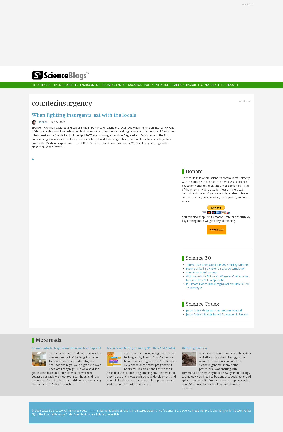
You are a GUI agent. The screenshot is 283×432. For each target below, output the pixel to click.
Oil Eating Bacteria (194, 348)
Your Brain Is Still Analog (201, 272)
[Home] (68, 75)
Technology (207, 85)
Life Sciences (41, 85)
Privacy (92, 410)
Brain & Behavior (183, 85)
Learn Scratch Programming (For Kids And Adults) (141, 348)
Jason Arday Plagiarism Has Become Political (214, 310)
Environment (90, 85)
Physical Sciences (65, 85)
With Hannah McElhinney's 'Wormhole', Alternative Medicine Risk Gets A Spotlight (217, 278)
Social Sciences (113, 85)
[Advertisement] (141, 34)
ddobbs (43, 122)
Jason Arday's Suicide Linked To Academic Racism (217, 314)
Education (134, 85)
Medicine (162, 85)
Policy (149, 85)
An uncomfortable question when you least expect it (66, 348)
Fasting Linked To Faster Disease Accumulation (215, 268)
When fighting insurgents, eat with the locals (84, 115)
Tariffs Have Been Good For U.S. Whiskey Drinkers (217, 265)
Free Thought (228, 85)
